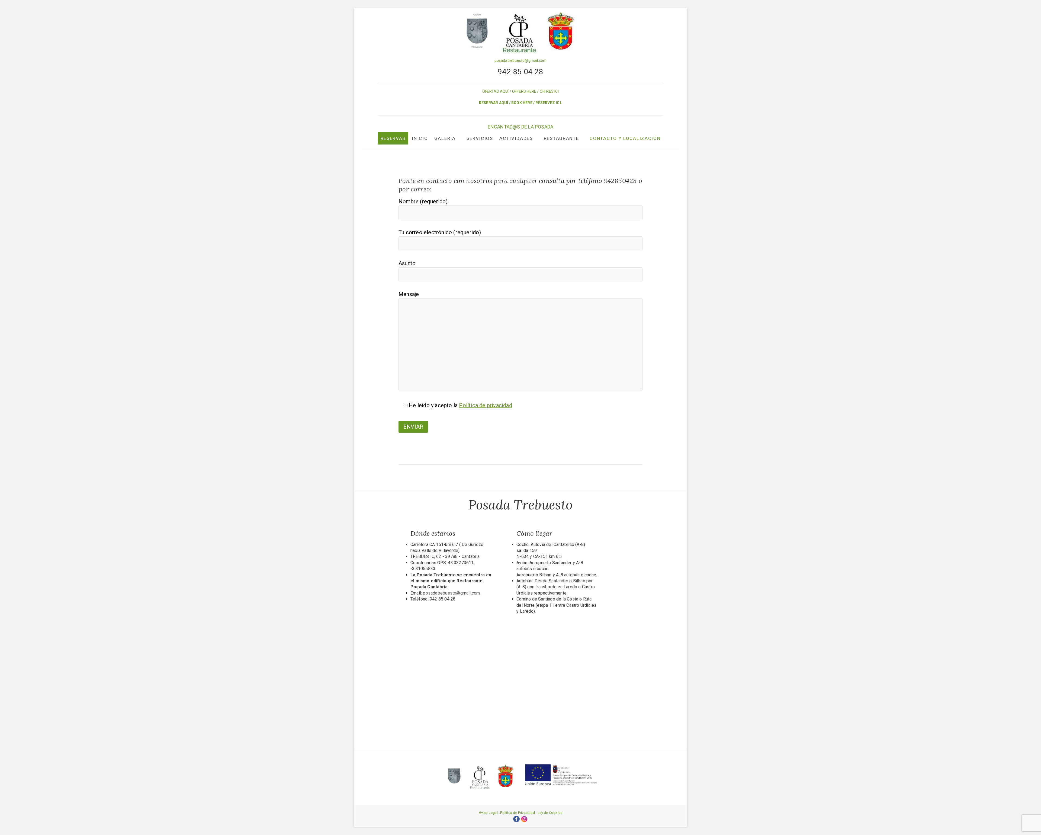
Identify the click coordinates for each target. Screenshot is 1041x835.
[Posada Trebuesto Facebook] (516, 818)
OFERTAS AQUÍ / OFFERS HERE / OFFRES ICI (520, 91)
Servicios (480, 138)
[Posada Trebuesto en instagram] (524, 818)
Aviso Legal (488, 813)
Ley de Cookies (550, 813)
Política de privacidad (485, 405)
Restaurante (561, 138)
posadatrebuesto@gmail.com (520, 60)
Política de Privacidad (517, 813)
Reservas (393, 138)
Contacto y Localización (625, 138)
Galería (445, 138)
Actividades (516, 138)
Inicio (420, 138)
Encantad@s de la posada (521, 127)
